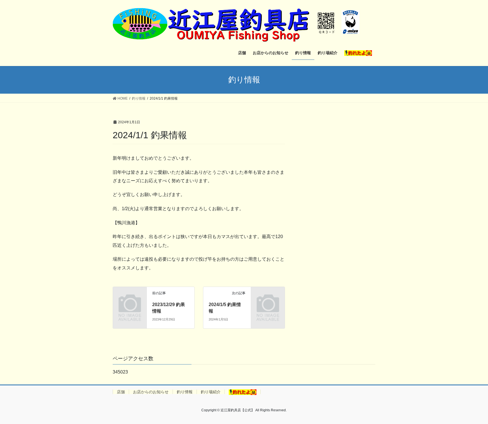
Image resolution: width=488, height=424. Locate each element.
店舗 (121, 392)
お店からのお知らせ (151, 392)
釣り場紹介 (211, 392)
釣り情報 (185, 392)
